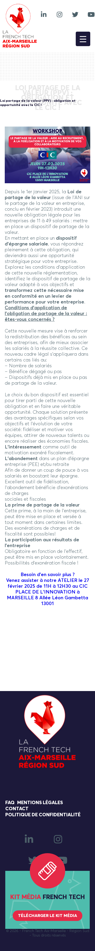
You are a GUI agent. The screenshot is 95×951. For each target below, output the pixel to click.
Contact (16, 809)
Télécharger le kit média (47, 916)
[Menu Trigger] (83, 39)
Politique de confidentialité (42, 815)
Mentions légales (40, 802)
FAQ (10, 802)
